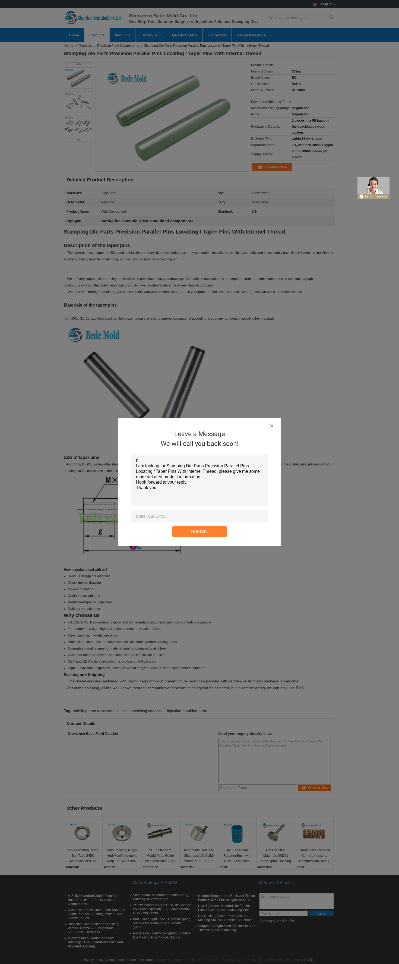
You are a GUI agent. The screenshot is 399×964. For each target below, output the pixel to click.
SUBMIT (199, 531)
